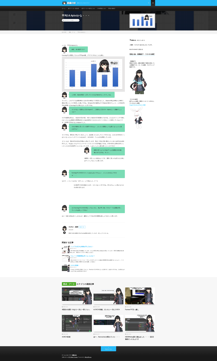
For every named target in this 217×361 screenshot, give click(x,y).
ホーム (63, 8)
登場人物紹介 (111, 8)
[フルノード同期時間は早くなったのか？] (66, 259)
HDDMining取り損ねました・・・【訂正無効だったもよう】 (139, 338)
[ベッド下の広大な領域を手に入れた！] (66, 249)
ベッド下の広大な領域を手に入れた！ (81, 246)
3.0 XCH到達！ (74, 265)
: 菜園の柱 (136, 49)
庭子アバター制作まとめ (88, 8)
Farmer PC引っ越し (132, 309)
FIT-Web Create (73, 357)
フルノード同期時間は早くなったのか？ (82, 256)
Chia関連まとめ (101, 8)
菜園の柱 (74, 355)
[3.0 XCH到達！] (66, 268)
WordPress (88, 357)
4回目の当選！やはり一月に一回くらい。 (76, 309)
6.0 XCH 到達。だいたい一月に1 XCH (106, 309)
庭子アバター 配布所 (73, 8)
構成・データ (74, 20)
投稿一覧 (81, 227)
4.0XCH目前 (66, 337)
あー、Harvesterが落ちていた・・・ (106, 337)
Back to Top (108, 349)
